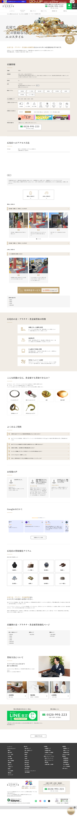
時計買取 (39, 91)
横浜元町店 (11, 643)
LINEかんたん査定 (65, 754)
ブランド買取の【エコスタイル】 (12, 13)
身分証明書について (11, 724)
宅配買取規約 (65, 762)
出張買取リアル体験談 (49, 752)
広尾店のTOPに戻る (38, 736)
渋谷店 (10, 303)
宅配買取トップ (66, 748)
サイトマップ (10, 774)
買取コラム (10, 764)
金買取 (66, 91)
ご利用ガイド (10, 766)
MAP (38, 85)
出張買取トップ (48, 748)
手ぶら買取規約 (66, 764)
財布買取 (22, 94)
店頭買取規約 (65, 758)
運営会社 (9, 772)
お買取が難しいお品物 (49, 764)
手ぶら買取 (10, 758)
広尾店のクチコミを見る (38, 537)
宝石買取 (57, 91)
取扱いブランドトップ (49, 758)
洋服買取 (22, 91)
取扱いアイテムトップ (49, 760)
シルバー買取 (30, 94)
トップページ (9, 746)
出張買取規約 (65, 760)
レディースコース (48, 754)
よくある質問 (10, 770)
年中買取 (9, 756)
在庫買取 (9, 762)
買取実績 (46, 762)
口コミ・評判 (10, 754)
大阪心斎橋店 (52, 634)
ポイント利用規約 (66, 766)
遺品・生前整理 (11, 760)
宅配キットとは (66, 750)
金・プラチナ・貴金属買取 (23, 13)
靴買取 (48, 91)
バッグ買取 (31, 91)
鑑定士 (9, 750)
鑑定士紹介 (10, 752)
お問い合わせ (64, 768)
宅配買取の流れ (66, 752)
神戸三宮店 (52, 636)
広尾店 (10, 639)
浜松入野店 (32, 634)
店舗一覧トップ (28, 748)
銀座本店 (11, 634)
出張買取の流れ (48, 750)
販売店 (9, 768)
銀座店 (10, 299)
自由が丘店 (11, 641)
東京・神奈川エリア (28, 750)
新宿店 (10, 301)
